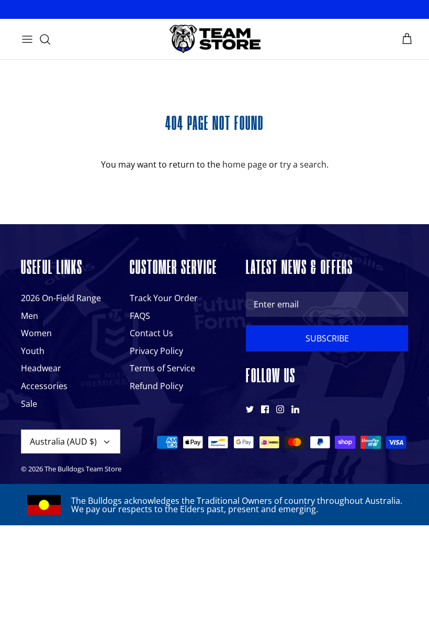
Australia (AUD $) (63, 441)
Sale (29, 404)
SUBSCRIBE (327, 338)
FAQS (140, 316)
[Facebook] (265, 409)
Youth (32, 351)
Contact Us (151, 333)
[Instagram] (280, 409)
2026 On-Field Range (61, 298)
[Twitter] (250, 409)
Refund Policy (156, 386)
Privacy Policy (156, 351)
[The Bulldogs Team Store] (215, 39)
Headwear (41, 368)
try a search (303, 164)
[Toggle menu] (27, 39)
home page (244, 164)
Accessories (44, 386)
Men (29, 316)
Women (36, 333)
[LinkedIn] (295, 409)
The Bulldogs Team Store (82, 468)
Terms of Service (162, 368)
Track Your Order (164, 298)
